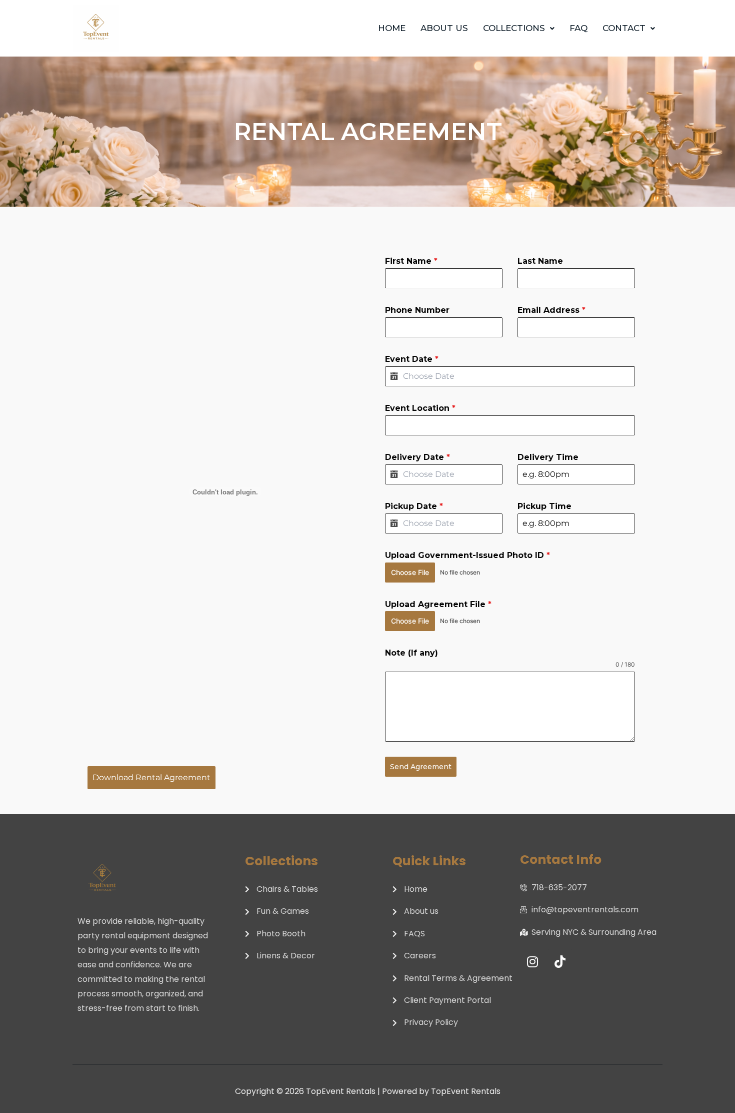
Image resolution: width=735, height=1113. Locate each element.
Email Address (552, 310)
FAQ (579, 28)
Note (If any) (411, 653)
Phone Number (417, 310)
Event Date (411, 359)
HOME (392, 28)
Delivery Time (548, 457)
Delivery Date (417, 457)
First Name (411, 261)
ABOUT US (444, 28)
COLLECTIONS (514, 28)
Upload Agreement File (438, 604)
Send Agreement (421, 766)
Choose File (410, 572)
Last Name (540, 261)
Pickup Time (545, 506)
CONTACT (624, 28)
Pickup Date (414, 506)
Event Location (420, 408)
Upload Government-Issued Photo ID (467, 555)
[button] (519, 28)
